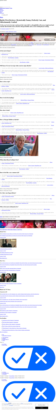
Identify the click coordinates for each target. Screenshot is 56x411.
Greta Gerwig (39, 44)
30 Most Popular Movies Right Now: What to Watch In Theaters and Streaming (16, 330)
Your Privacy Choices (7, 371)
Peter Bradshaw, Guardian (13, 57)
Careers (3, 340)
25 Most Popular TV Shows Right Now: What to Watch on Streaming (14, 328)
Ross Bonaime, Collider (24, 62)
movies (15, 31)
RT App (1, 11)
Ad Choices (4, 344)
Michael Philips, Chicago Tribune (27, 100)
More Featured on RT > (4, 316)
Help (3, 334)
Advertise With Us (5, 339)
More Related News (3, 258)
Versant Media (11, 375)
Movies (1, 9)
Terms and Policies (5, 373)
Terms (22, 403)
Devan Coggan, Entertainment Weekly (46, 59)
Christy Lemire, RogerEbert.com (22, 103)
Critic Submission (5, 337)
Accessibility (4, 374)
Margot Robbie (13, 44)
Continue (41, 407)
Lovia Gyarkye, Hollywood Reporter (46, 68)
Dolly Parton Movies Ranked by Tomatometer (10, 322)
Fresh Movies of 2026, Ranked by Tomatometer (10, 320)
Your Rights (11, 405)
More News (2, 287)
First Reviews (11, 31)
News (1, 12)
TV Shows (2, 10)
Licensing (4, 338)
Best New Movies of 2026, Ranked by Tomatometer (11, 324)
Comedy (6, 31)
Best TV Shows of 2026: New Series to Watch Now (11, 326)
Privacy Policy (4, 345)
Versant (10, 403)
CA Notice (4, 372)
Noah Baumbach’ (46, 44)
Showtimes (2, 13)
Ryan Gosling (31, 44)
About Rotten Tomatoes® (6, 335)
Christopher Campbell (5, 28)
